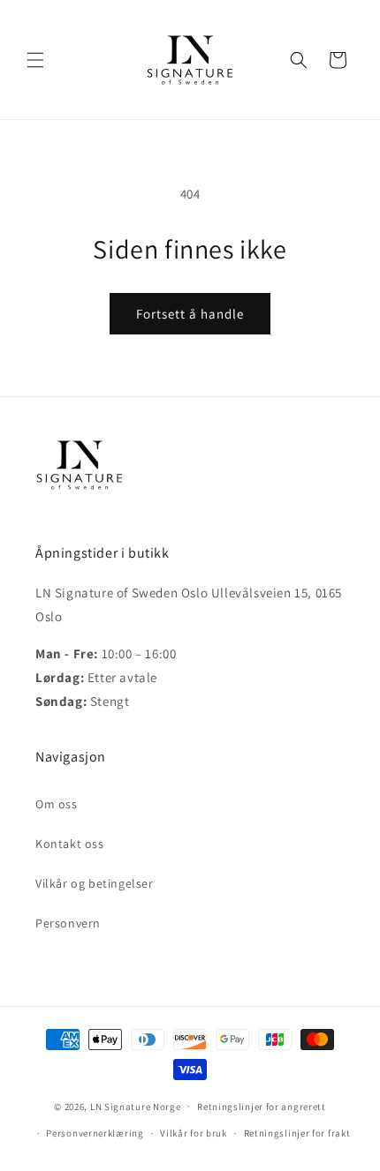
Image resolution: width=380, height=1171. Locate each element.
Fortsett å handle (190, 313)
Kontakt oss (69, 844)
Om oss (56, 804)
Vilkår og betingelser (94, 883)
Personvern (68, 923)
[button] (35, 60)
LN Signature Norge (135, 1106)
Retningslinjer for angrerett (261, 1106)
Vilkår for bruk (193, 1133)
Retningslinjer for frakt (297, 1133)
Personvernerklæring (94, 1133)
